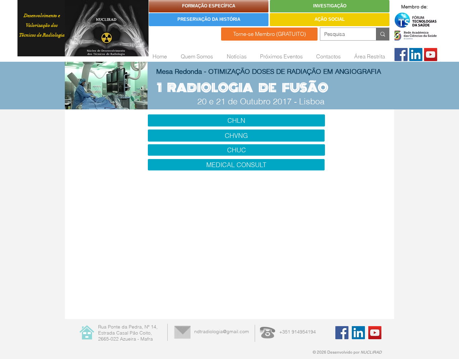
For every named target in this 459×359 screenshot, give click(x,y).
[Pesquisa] (382, 34)
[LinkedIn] (415, 54)
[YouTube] (430, 54)
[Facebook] (401, 54)
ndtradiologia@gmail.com (221, 331)
